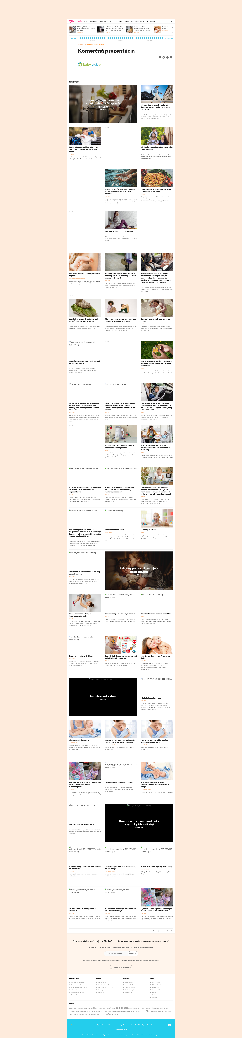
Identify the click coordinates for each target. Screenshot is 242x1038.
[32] (146, 38)
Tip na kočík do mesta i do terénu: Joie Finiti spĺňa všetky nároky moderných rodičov (119, 489)
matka (72, 1011)
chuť (108, 1008)
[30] (142, 38)
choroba (104, 1008)
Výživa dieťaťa (156, 990)
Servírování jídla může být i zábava (120, 614)
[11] (100, 38)
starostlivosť (163, 1011)
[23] (126, 38)
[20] (120, 38)
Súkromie (154, 1025)
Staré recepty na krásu (114, 530)
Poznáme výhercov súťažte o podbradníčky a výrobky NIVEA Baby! (155, 784)
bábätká (99, 1008)
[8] (94, 38)
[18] (116, 38)
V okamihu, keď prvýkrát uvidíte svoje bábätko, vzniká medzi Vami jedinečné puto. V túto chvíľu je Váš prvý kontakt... (84, 747)
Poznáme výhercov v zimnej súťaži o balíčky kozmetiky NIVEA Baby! (120, 741)
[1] (80, 38)
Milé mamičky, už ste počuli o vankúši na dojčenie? (85, 867)
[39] (160, 38)
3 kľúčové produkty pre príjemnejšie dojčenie (84, 274)
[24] (128, 38)
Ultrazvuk (74, 990)
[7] (92, 38)
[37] (156, 38)
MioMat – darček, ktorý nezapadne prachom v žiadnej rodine (119, 446)
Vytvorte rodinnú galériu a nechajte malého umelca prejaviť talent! (156, 910)
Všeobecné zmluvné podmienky (118, 1025)
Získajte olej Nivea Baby (79, 740)
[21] (122, 38)
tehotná (82, 1014)
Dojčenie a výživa (130, 990)
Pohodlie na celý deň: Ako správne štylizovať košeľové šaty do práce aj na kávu (114, 28)
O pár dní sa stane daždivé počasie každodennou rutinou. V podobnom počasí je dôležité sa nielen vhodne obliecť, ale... (120, 285)
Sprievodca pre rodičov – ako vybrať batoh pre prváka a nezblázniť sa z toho (84, 149)
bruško (84, 1008)
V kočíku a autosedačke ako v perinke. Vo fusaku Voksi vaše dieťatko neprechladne (85, 489)
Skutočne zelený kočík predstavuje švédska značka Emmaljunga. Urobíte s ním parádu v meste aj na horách (120, 406)
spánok (155, 1011)
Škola (153, 995)
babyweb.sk (82, 45)
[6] (90, 38)
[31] (144, 38)
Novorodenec (169, 38)
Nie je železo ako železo (151, 698)
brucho (80, 1008)
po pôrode (117, 1011)
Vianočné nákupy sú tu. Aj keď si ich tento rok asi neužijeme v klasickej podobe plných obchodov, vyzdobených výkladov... (120, 455)
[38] (158, 38)
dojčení (136, 1008)
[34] (150, 38)
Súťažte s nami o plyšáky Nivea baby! (157, 866)
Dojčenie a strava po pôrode (77, 278)
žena (110, 1014)
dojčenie (131, 1008)
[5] (88, 38)
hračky (141, 1008)
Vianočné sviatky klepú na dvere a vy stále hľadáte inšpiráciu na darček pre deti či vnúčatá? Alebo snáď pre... (157, 457)
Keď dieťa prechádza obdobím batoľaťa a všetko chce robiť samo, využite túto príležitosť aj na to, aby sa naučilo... (85, 794)
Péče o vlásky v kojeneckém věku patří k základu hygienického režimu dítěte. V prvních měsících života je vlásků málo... (84, 663)
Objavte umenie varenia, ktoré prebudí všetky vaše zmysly (103, 103)
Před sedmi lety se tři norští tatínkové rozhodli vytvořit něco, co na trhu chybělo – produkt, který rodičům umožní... (156, 156)
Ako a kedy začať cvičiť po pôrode (119, 231)
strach (170, 1011)
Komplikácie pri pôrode (105, 987)
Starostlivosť (155, 987)
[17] (114, 38)
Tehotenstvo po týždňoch (79, 987)
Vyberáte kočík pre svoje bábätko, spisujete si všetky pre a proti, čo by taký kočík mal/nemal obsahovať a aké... (121, 417)
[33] (148, 38)
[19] (118, 38)
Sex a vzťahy (144, 21)
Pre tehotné (74, 995)
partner (102, 1011)
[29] (140, 38)
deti (117, 1007)
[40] (162, 38)
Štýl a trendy (108, 532)
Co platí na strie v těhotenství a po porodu (155, 320)
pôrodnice (138, 1011)
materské (166, 1008)
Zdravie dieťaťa (156, 985)
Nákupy (152, 21)
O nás (104, 1025)
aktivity (71, 1008)
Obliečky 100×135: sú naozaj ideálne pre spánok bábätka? (86, 28)
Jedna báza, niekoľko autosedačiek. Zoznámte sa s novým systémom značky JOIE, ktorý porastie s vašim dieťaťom (84, 406)
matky (79, 1011)
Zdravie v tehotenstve (77, 992)
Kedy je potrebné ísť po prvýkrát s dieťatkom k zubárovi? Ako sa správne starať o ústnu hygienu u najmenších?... (120, 789)
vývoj (100, 1014)
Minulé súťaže (73, 742)
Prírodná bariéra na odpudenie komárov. (82, 910)
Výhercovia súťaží (110, 745)
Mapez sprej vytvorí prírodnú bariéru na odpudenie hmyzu (121, 910)
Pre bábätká (129, 992)
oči (99, 1011)
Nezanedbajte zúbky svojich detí (119, 782)
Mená (86, 21)
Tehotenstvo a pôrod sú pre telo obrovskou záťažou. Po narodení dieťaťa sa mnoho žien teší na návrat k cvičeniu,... (121, 238)
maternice (159, 1008)
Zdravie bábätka (130, 987)
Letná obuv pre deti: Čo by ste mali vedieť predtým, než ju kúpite (84, 320)
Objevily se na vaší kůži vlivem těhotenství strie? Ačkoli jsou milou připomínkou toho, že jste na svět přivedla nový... (156, 328)
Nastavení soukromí (121, 1029)
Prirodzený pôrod (103, 985)
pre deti (125, 1011)
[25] (130, 38)
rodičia (145, 1011)
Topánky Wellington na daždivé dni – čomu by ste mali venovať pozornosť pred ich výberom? (120, 275)
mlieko (85, 1011)
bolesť (75, 1008)
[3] (84, 38)
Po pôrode (118, 21)
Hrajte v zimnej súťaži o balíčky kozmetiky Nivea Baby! (154, 741)
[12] (102, 38)
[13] (104, 38)
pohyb (110, 1011)
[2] (82, 38)
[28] (138, 38)
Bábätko (126, 21)
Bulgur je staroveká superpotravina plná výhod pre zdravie (156, 190)
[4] (86, 38)
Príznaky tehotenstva (77, 982)
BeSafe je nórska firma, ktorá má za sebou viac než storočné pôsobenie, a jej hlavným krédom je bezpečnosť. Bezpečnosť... (156, 417)
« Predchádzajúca (155, 931)
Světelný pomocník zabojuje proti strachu (139, 570)
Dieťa (132, 21)
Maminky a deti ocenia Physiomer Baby (155, 657)
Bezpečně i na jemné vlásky (81, 656)
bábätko (92, 1008)
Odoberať (133, 954)
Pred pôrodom (102, 982)
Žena (137, 21)
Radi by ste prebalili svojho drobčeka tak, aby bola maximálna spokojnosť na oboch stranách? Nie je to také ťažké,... (85, 831)
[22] (124, 38)
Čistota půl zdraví (148, 530)
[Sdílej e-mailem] (171, 57)
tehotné (87, 1014)
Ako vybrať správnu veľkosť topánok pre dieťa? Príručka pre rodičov (120, 320)
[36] (154, 38)
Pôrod (111, 21)
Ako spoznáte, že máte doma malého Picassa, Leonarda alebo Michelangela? (85, 784)
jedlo (145, 1008)
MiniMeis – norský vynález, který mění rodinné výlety (157, 148)
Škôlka (154, 992)
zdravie (105, 1014)
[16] (112, 38)
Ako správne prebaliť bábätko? (82, 824)
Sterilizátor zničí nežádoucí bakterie (156, 614)
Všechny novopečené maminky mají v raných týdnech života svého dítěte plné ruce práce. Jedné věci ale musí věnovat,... (156, 621)
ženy (116, 1014)
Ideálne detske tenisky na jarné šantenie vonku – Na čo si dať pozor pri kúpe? (156, 107)
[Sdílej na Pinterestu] (167, 57)
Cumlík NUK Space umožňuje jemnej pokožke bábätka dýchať (121, 657)
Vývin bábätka (129, 985)
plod (106, 1011)
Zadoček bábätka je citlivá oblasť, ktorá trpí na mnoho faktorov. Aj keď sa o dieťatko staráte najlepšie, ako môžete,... (83, 370)
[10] (98, 38)
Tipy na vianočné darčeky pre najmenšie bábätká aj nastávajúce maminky (155, 447)
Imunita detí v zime (103, 696)
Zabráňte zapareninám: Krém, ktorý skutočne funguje (84, 362)
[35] (152, 38)
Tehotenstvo (103, 21)
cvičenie (113, 1008)
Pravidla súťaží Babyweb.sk (139, 1025)
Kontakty (96, 1025)
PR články (80, 32)
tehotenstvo (74, 1014)
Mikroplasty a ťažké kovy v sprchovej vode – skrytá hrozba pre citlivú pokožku (120, 191)
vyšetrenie (94, 1014)
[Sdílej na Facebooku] (160, 57)
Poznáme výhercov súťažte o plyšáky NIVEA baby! (120, 867)
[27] (136, 38)
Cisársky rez (101, 990)
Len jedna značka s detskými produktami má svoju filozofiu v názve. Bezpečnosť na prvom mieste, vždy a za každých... (157, 289)
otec (96, 1011)
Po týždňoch (72, 38)
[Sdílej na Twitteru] (163, 57)
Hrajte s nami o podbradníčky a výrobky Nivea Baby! (139, 822)
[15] (110, 38)
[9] (96, 38)
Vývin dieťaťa (156, 982)
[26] (132, 38)
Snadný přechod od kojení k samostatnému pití (80, 615)
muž (89, 1011)
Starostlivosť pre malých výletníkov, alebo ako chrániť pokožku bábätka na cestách (156, 363)
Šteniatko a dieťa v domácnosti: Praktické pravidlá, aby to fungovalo (142, 28)
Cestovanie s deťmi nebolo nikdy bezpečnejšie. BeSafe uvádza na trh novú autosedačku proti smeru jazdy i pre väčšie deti (156, 406)
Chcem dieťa (93, 21)
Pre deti (154, 997)
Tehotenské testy (76, 985)
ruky (151, 1011)
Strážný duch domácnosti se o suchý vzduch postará (84, 573)
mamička (151, 1008)
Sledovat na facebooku (122, 967)
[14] (108, 38)
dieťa (124, 1007)
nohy (93, 1011)
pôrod (132, 1011)
